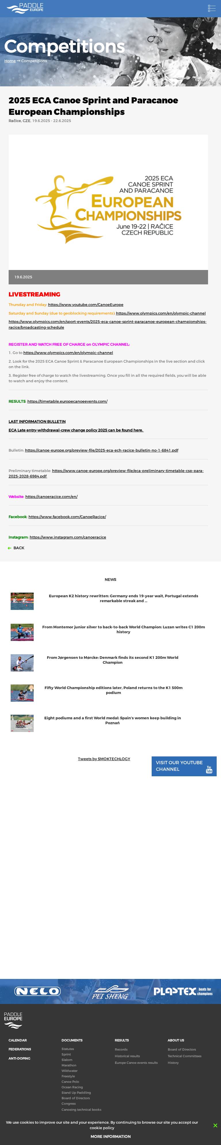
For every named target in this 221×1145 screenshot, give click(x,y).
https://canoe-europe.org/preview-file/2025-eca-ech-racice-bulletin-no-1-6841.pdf (101, 450)
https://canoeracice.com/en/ (51, 496)
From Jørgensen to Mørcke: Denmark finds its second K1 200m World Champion (112, 660)
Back (18, 547)
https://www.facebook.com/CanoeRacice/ (67, 516)
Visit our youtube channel (179, 766)
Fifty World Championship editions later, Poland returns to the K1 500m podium (113, 690)
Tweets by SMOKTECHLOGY (104, 758)
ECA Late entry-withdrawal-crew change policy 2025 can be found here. (76, 430)
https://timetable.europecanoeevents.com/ (67, 401)
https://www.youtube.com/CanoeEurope (85, 304)
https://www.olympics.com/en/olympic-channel (161, 313)
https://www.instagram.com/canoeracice (68, 537)
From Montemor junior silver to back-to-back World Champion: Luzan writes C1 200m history (123, 629)
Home (10, 60)
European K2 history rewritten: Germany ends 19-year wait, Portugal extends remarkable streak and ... (123, 598)
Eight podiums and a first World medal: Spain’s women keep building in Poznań (112, 720)
